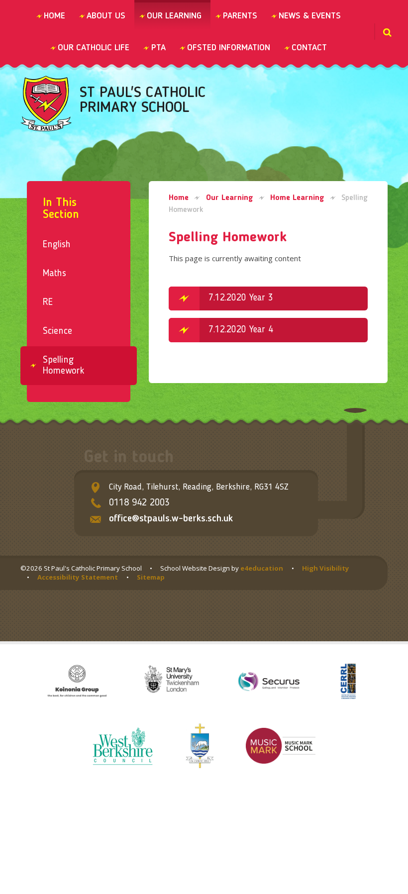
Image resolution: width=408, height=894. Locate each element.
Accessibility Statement (77, 577)
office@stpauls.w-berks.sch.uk (171, 519)
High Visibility (325, 568)
